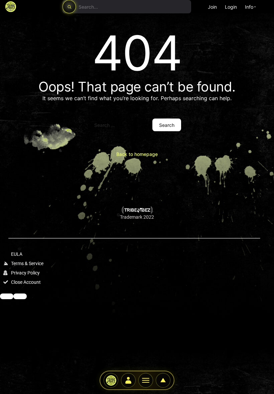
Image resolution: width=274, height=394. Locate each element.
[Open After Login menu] (128, 380)
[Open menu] (20, 296)
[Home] (111, 380)
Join (212, 7)
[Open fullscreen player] (163, 380)
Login (231, 7)
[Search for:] (120, 125)
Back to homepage (137, 154)
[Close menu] (6, 296)
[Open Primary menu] (145, 380)
